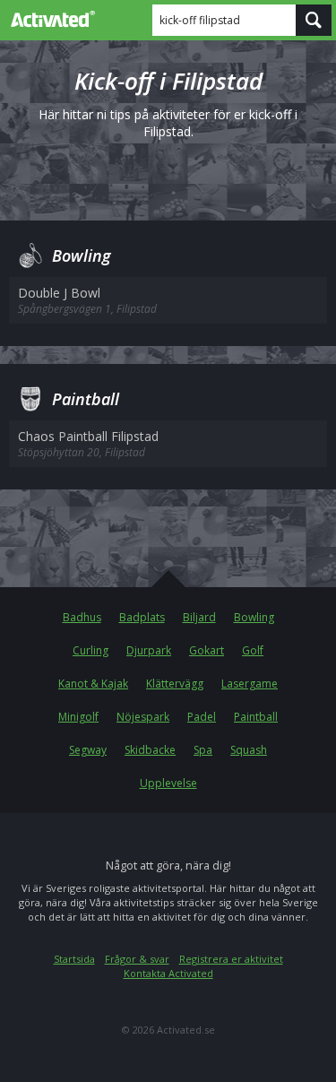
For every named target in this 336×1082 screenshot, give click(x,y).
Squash (248, 749)
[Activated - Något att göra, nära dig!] (49, 19)
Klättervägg (174, 683)
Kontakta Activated (168, 973)
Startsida (74, 958)
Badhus (82, 617)
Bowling (254, 617)
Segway (88, 749)
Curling (90, 650)
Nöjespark (142, 716)
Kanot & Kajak (93, 683)
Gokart (206, 650)
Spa (203, 749)
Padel (201, 716)
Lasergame (249, 683)
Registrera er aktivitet (231, 958)
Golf (252, 650)
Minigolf (78, 716)
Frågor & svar (137, 958)
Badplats (142, 617)
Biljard (199, 617)
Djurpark (148, 650)
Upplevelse (168, 783)
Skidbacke (150, 749)
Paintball (256, 716)
